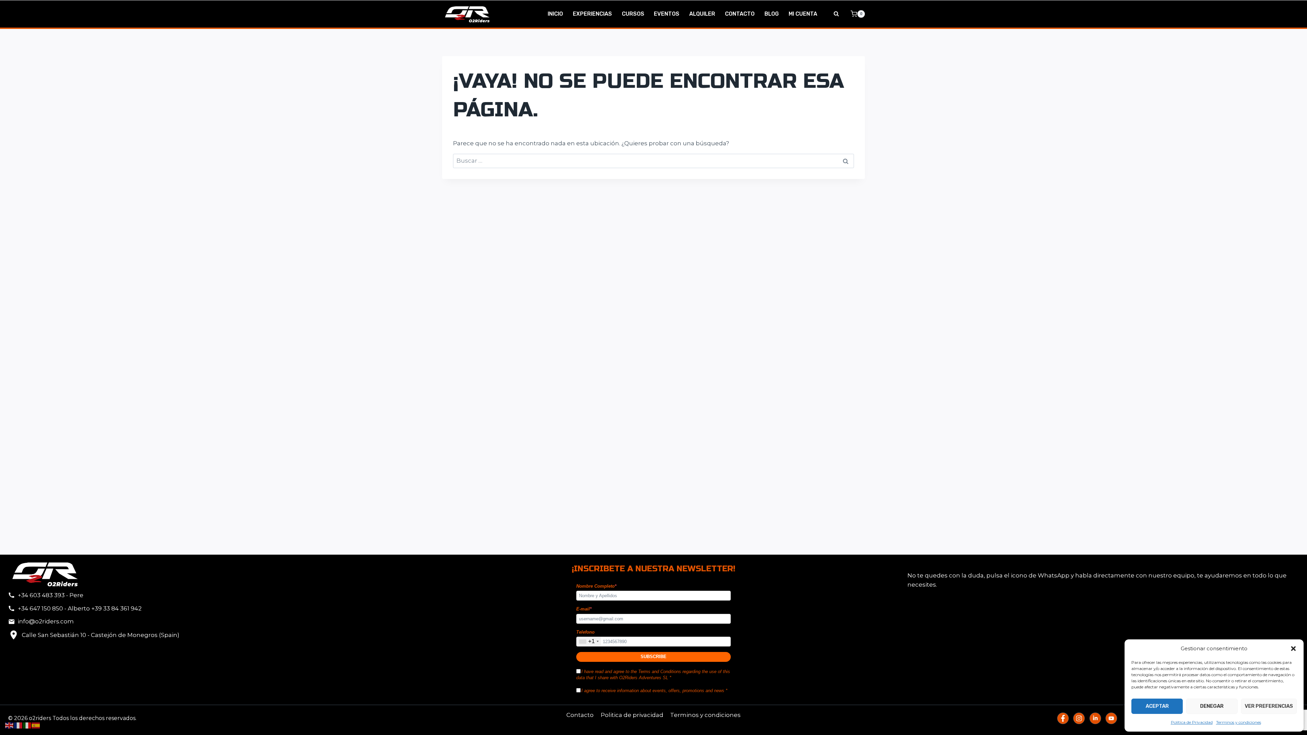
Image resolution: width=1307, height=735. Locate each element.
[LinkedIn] (1095, 718)
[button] (1293, 648)
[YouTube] (1111, 718)
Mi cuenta (803, 14)
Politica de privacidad (632, 715)
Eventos (666, 14)
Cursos (633, 14)
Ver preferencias (1269, 706)
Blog (771, 14)
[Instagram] (1079, 718)
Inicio (555, 14)
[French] (18, 725)
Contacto (740, 14)
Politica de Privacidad (1192, 722)
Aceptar (1157, 706)
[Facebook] (1063, 718)
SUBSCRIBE (653, 656)
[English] (9, 725)
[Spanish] (36, 725)
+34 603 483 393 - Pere (50, 595)
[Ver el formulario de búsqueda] (836, 14)
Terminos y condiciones (1238, 722)
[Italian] (27, 725)
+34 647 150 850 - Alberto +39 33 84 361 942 (80, 608)
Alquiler (702, 14)
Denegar (1212, 706)
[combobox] (589, 641)
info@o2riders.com (46, 621)
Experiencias (592, 14)
